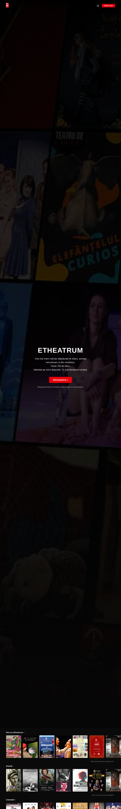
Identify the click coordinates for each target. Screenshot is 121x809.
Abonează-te (60, 379)
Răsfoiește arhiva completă (103, 761)
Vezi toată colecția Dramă (103, 795)
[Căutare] (98, 5)
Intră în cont (108, 5)
